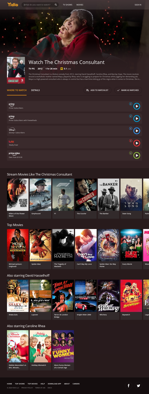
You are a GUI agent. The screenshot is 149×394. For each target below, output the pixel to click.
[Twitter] (138, 385)
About (67, 384)
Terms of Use (40, 388)
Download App (54, 384)
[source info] (130, 103)
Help (43, 384)
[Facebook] (128, 385)
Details (35, 90)
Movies (79, 4)
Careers (76, 384)
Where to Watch (17, 90)
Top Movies (33, 384)
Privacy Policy (27, 388)
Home (9, 384)
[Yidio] (12, 5)
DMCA (50, 388)
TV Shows (67, 4)
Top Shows (20, 384)
